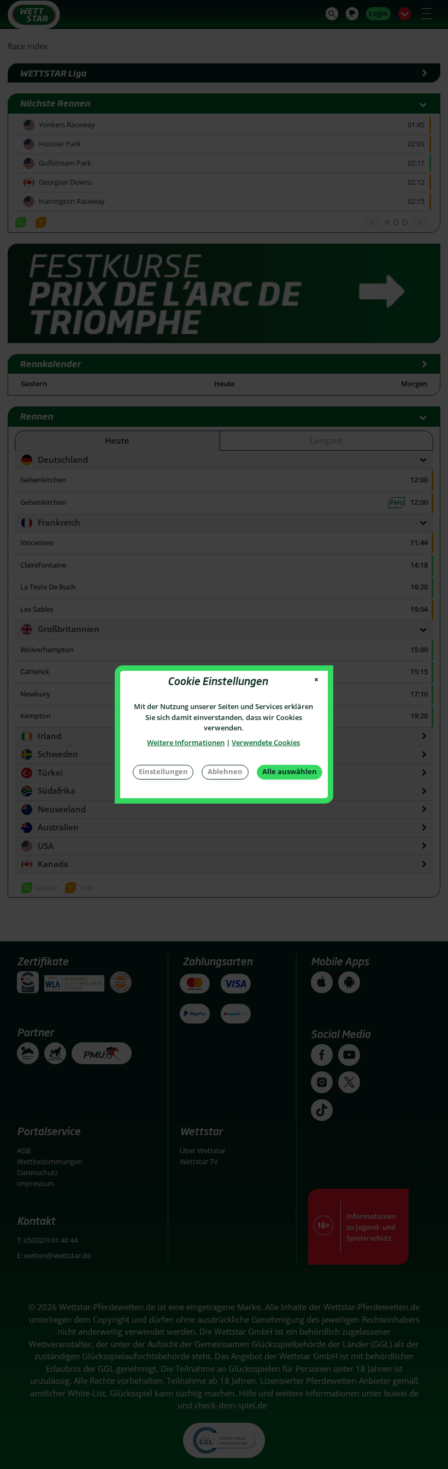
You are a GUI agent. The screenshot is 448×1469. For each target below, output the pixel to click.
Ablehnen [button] (225, 771)
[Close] (316, 680)
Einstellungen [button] (163, 771)
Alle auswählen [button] (289, 771)
